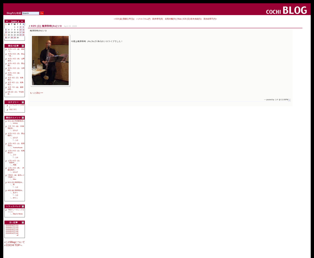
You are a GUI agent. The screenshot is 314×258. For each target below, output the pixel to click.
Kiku (14, 179)
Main (179, 19)
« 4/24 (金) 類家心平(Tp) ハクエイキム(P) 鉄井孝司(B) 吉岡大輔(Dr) (145, 19)
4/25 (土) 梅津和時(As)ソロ (46, 26)
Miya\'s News (18, 214)
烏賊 (14, 165)
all (17, 235)
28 (12, 38)
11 (23, 30)
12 (6, 32)
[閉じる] (23, 46)
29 (15, 38)
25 (23, 35)
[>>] (23, 21)
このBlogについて (15, 242)
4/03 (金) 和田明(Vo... (16, 190)
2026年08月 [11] (12, 225)
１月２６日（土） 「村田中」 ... (15, 162)
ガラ (14, 155)
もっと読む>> (36, 93)
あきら (15, 192)
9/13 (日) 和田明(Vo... (16, 182)
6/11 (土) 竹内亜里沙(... (16, 121)
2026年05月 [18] (12, 231)
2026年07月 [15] (12, 227)
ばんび (15, 130)
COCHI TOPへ (13, 245)
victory (15, 123)
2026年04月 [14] (12, 233)
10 (20, 30)
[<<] (7, 21)
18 (23, 32)
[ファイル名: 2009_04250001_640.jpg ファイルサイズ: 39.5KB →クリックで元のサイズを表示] (50, 60)
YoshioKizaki (17, 147)
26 (6, 38)
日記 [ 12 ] (12, 109)
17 (20, 32)
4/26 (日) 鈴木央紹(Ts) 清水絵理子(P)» (200, 19)
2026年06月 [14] (12, 229)
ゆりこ (15, 198)
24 (20, 35)
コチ (16, 140)
